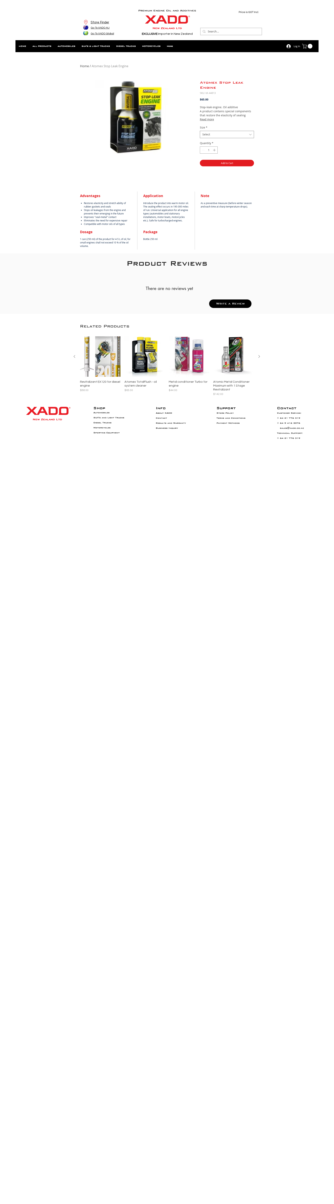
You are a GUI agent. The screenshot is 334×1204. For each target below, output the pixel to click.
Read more (207, 119)
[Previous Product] (74, 356)
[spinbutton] (208, 150)
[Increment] (214, 150)
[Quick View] (100, 356)
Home (84, 66)
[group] (167, 366)
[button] (308, 46)
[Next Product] (259, 356)
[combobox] (227, 134)
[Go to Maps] (86, 22)
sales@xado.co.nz (292, 428)
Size (203, 127)
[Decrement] (202, 150)
